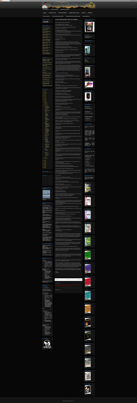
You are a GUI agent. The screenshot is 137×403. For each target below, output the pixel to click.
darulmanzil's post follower (47, 107)
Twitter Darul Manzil (54, 9)
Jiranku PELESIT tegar (46, 77)
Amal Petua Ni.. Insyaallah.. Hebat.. (47, 154)
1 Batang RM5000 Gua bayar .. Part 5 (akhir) (46, 40)
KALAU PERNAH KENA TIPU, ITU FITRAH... (47, 119)
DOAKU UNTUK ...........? (46, 150)
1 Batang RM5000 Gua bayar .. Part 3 (46, 35)
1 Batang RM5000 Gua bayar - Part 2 (46, 32)
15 (44, 99)
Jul (45, 105)
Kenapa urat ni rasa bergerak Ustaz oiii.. (46, 83)
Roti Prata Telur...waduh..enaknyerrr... (47, 73)
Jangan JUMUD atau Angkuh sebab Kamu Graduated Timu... (47, 125)
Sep (45, 102)
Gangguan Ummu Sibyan (47, 68)
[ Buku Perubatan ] (46, 16)
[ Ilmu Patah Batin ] (85, 16)
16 (44, 98)
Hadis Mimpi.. (47, 133)
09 (44, 166)
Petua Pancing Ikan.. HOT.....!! (47, 111)
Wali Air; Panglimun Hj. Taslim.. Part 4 (46, 50)
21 (44, 90)
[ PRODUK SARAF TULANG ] (74, 12)
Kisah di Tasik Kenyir (46, 27)
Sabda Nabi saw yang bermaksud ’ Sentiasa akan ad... (47, 130)
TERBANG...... (47, 108)
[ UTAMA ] (45, 12)
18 (44, 95)
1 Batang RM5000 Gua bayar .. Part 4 (46, 37)
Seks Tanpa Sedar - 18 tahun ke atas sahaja (46, 75)
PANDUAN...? (47, 135)
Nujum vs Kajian (46, 137)
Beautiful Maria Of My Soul (47, 62)
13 (44, 160)
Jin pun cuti (45, 70)
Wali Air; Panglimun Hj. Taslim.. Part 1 (46, 43)
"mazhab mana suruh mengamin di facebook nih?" (47, 146)
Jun (45, 157)
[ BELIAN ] (83, 12)
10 (44, 164)
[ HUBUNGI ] (90, 12)
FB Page (87, 61)
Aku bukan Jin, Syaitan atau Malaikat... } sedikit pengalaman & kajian (47, 60)
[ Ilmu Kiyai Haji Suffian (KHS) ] (57, 16)
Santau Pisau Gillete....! (47, 81)
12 (44, 161)
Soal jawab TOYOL (46, 79)
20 (44, 92)
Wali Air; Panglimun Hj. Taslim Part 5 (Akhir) (46, 53)
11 (44, 163)
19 (44, 93)
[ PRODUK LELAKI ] (52, 12)
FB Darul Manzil (46, 9)
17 (44, 96)
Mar (45, 158)
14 (44, 101)
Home (69, 279)
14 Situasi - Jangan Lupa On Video (46, 115)
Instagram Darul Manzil (64, 9)
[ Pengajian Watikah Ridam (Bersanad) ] (73, 16)
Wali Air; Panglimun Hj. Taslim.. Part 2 (46, 45)
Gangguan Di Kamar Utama (47, 85)
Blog (86, 60)
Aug (45, 103)
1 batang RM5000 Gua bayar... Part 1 (46, 29)
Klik (43, 254)
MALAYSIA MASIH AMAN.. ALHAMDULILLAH (47, 141)
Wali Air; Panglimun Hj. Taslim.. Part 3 (46, 48)
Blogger (73, 400)
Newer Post (57, 279)
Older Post (80, 279)
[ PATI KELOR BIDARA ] (62, 12)
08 (44, 167)
